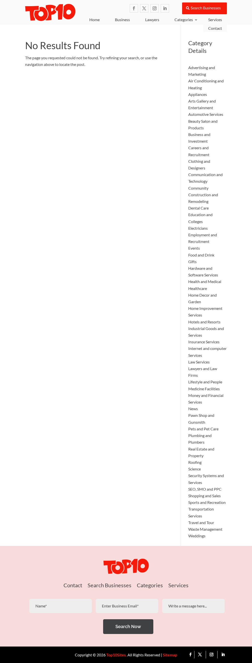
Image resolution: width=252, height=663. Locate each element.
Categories (183, 19)
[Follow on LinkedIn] (165, 8)
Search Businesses (206, 8)
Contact (215, 28)
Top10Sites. (116, 654)
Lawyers (152, 19)
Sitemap (170, 654)
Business (122, 19)
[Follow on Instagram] (154, 8)
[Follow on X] (144, 8)
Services (178, 586)
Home (94, 19)
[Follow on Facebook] (134, 8)
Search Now (128, 626)
